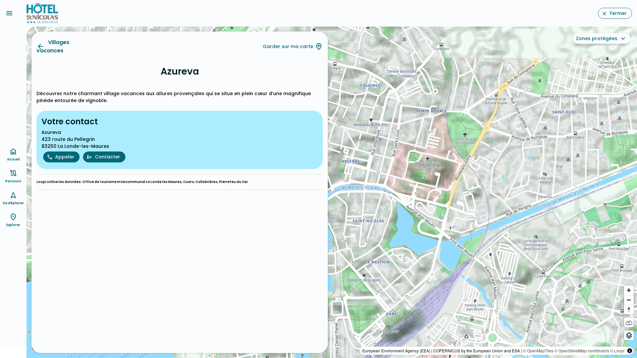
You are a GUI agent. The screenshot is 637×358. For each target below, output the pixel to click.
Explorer (13, 224)
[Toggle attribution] (630, 351)
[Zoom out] (629, 300)
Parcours (13, 181)
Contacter (107, 156)
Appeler (64, 156)
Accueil (13, 159)
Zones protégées (596, 38)
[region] (332, 192)
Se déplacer (13, 203)
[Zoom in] (629, 290)
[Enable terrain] (629, 322)
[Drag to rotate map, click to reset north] (629, 309)
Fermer (618, 13)
